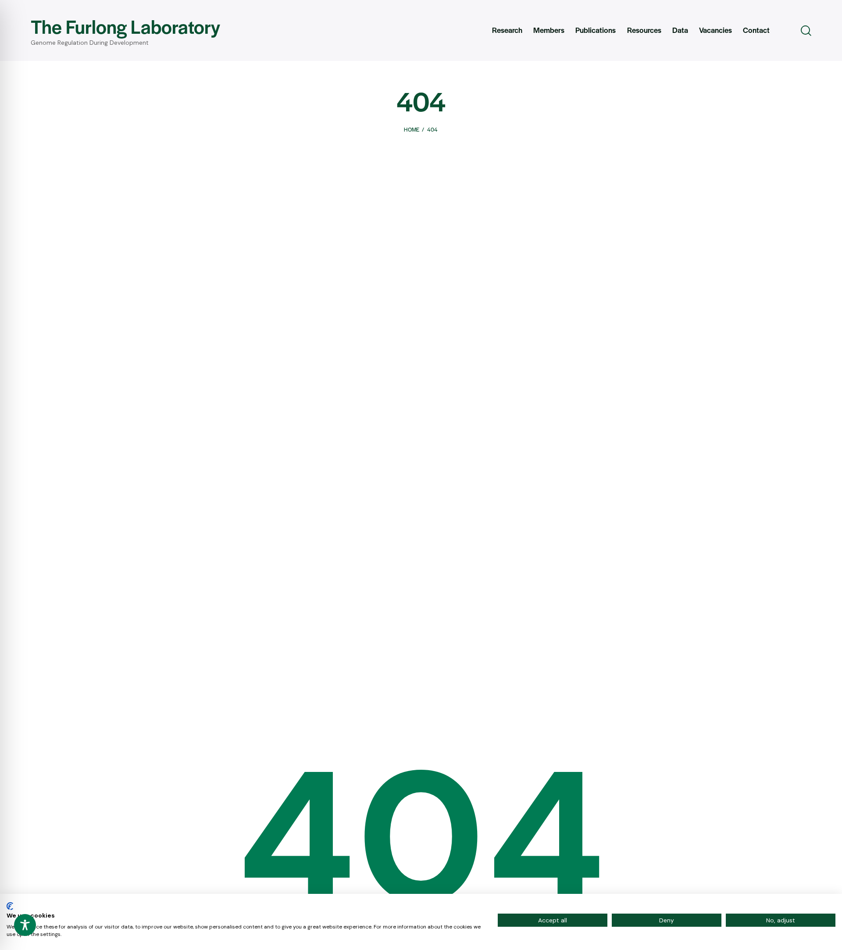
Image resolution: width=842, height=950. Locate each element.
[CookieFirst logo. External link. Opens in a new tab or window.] (10, 906)
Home (411, 129)
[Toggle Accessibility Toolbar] (25, 925)
